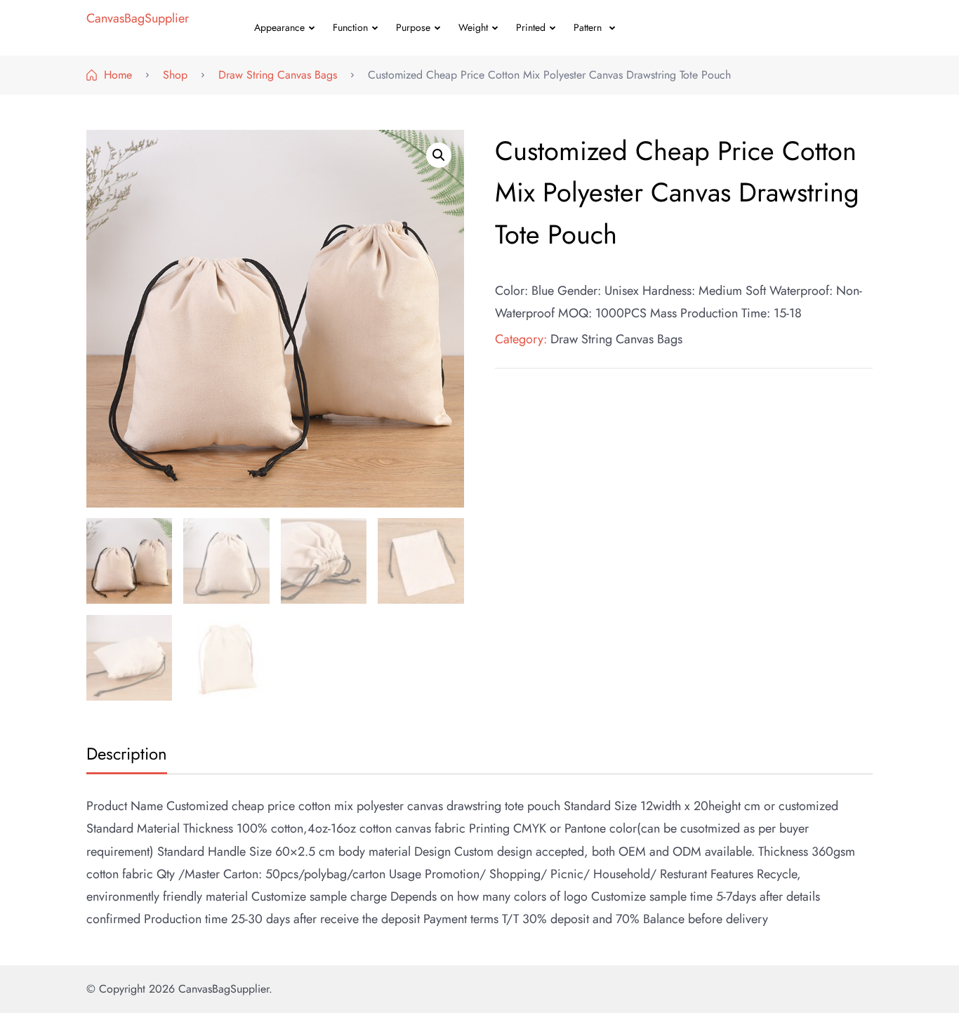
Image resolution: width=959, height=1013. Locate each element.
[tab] (125, 755)
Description (126, 753)
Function (350, 27)
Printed (530, 27)
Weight (473, 27)
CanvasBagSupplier (137, 18)
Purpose (413, 27)
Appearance (279, 27)
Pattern (588, 27)
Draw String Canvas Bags (616, 339)
